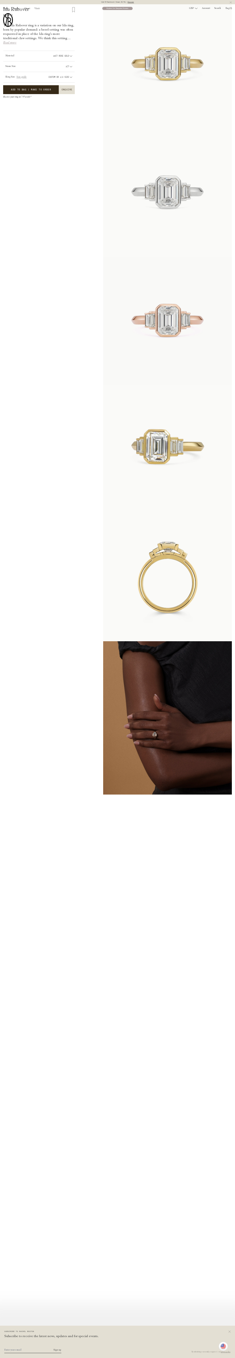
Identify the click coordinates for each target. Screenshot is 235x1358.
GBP (191, 8)
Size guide (22, 77)
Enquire (67, 89)
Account (206, 8)
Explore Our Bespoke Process (117, 8)
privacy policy (225, 1352)
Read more (9, 42)
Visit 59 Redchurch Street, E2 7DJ (117, 2)
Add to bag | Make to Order (31, 89)
